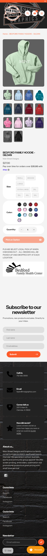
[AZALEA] (19, 210)
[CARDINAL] (30, 204)
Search (6, 493)
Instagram (7, 501)
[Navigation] (41, 13)
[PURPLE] (36, 215)
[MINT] (30, 215)
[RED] (36, 204)
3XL (19, 195)
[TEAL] (19, 215)
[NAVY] (30, 210)
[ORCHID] (19, 220)
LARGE (20, 184)
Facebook (7, 497)
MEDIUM (30, 178)
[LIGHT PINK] (25, 210)
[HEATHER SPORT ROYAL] (36, 210)
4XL (27, 195)
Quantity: (11, 229)
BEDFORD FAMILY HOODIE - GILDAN (24, 34)
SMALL (20, 178)
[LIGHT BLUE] (25, 215)
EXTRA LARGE (23, 189)
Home (5, 34)
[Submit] (41, 542)
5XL (35, 195)
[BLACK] (19, 204)
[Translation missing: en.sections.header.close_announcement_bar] (45, 1)
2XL (34, 189)
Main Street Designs (11, 159)
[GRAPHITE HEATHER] (25, 204)
